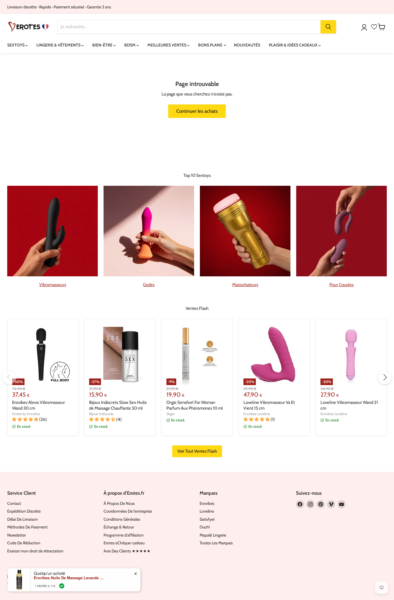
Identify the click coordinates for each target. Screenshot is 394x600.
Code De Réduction (23, 542)
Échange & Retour (119, 527)
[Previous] (9, 377)
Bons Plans (210, 45)
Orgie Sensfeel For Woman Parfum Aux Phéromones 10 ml (194, 405)
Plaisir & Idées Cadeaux (293, 45)
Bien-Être (102, 45)
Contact (14, 503)
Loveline (207, 511)
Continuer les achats (197, 111)
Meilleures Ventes (167, 45)
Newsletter (16, 535)
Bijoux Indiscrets (101, 414)
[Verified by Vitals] (61, 585)
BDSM (130, 45)
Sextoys (16, 45)
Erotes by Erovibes (26, 414)
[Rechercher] (328, 26)
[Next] (385, 377)
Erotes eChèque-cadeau (124, 542)
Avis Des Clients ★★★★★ (127, 551)
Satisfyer (207, 519)
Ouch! (205, 527)
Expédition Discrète (24, 511)
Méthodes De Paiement (27, 527)
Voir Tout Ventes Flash (197, 451)
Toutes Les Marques (216, 542)
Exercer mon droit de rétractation (35, 551)
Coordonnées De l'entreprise (128, 511)
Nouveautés (247, 45)
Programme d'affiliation (124, 535)
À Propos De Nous (119, 503)
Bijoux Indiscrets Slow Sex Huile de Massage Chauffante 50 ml (118, 405)
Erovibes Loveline (256, 414)
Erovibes (207, 503)
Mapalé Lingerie (213, 535)
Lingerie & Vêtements (58, 45)
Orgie (170, 414)
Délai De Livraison (22, 519)
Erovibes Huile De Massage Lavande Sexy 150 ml (70, 577)
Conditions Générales (122, 519)
